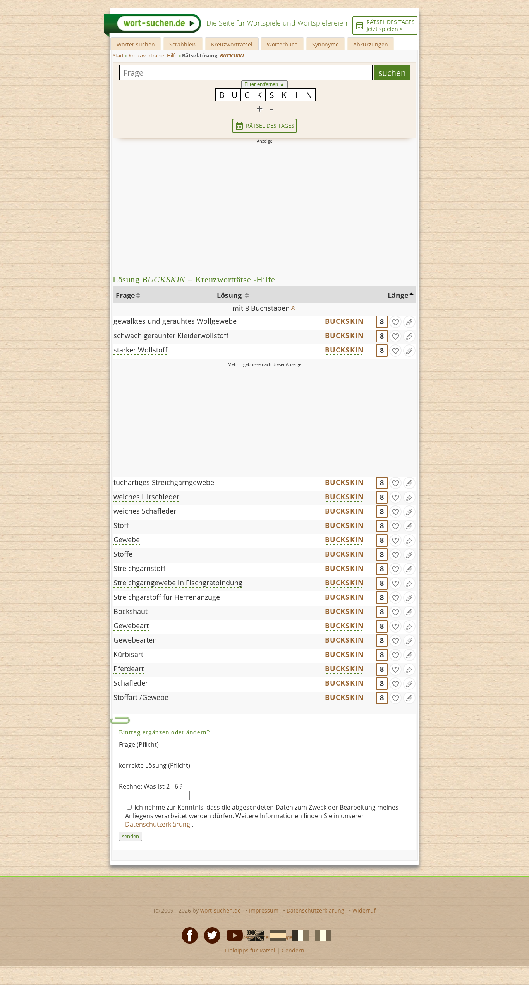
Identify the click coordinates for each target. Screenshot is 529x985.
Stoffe (122, 554)
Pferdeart (128, 668)
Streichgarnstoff (139, 568)
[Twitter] (209, 935)
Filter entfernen (264, 84)
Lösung (230, 295)
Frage (125, 295)
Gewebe (126, 539)
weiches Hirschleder (146, 496)
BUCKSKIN (344, 321)
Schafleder (130, 683)
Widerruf (364, 910)
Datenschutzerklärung (158, 824)
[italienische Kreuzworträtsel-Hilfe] (320, 935)
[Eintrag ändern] (409, 322)
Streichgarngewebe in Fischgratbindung (177, 582)
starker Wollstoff (140, 349)
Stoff (121, 525)
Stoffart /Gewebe (140, 697)
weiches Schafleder (144, 511)
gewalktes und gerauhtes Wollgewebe (175, 321)
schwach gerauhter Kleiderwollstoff (170, 335)
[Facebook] (187, 935)
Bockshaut (130, 611)
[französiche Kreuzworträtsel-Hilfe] (298, 935)
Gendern (293, 950)
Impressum (263, 910)
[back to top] (293, 305)
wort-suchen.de (220, 910)
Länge (398, 295)
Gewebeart (131, 625)
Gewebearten (135, 640)
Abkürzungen (370, 44)
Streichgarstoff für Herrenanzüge (166, 597)
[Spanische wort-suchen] (275, 935)
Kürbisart (128, 654)
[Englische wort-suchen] (253, 935)
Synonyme (325, 44)
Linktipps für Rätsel (250, 950)
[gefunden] (395, 322)
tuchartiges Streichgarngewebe (163, 482)
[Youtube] (232, 935)
